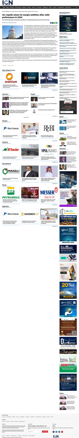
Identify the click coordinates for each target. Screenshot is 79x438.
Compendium (61, 7)
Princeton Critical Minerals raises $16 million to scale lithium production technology (68, 92)
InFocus (34, 7)
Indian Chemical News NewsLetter (37, 426)
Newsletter (19, 435)
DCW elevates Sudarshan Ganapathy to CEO (46, 109)
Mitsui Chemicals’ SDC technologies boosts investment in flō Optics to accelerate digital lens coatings (10, 222)
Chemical (12, 7)
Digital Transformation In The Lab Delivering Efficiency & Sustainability (71, 121)
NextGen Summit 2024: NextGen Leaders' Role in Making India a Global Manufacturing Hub (71, 402)
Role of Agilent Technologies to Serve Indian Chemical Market (71, 127)
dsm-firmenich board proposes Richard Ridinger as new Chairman (47, 104)
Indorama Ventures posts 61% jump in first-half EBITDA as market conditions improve (29, 179)
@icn (54, 426)
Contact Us (8, 435)
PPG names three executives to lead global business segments (46, 98)
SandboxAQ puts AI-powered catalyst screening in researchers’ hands (29, 222)
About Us (3, 435)
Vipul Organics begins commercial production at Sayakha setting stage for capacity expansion (48, 158)
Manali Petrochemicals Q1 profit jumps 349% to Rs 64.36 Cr (10, 179)
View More (54, 90)
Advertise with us (14, 435)
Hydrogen (24, 7)
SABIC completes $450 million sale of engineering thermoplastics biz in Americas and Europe (48, 179)
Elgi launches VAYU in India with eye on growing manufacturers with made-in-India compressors (48, 86)
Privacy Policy (25, 435)
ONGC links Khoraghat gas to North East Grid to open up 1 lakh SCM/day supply (29, 200)
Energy (28, 7)
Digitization (45, 7)
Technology (27, 416)
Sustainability (22, 416)
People (33, 94)
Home (4, 7)
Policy (50, 7)
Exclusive (39, 7)
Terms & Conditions (31, 435)
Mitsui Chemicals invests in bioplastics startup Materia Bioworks (10, 136)
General (7, 11)
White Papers (68, 7)
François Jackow (10, 65)
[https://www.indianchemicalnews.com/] (59, 436)
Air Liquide (4, 65)
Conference (8, 421)
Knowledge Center (22, 421)
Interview (12, 421)
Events (54, 7)
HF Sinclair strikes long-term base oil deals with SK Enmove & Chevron (10, 158)
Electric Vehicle (38, 416)
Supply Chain (32, 416)
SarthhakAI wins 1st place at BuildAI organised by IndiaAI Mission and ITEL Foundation (29, 136)
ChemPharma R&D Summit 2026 (65, 33)
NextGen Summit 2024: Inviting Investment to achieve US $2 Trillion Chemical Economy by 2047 (72, 397)
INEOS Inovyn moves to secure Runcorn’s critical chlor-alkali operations (30, 158)
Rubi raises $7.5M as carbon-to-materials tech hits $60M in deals (47, 136)
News (7, 7)
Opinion (3, 421)
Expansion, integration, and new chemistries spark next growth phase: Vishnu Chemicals (19, 98)
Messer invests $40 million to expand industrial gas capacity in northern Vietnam (48, 200)
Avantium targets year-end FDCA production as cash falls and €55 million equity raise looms (10, 86)
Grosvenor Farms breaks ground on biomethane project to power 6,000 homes (67, 81)
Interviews (5, 94)
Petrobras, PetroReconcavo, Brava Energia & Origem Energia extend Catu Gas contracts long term (10, 200)
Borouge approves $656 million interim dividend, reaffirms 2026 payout (29, 86)
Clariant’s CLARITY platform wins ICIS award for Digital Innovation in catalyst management (48, 222)
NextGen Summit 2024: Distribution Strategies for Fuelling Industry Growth (71, 407)
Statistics (16, 421)
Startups (48, 416)
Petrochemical (18, 7)
